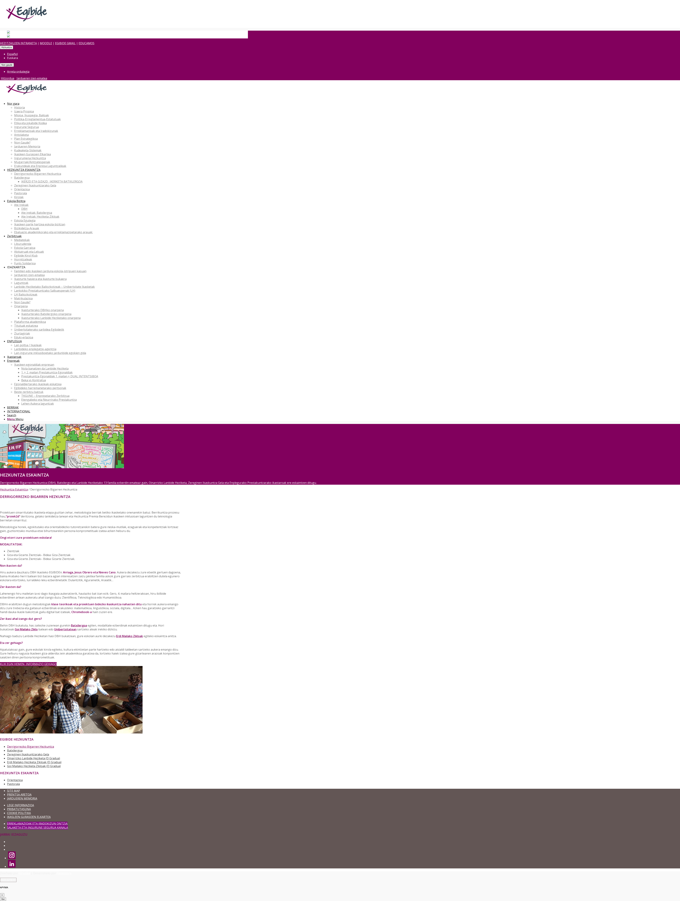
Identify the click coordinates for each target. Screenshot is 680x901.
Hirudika (24, 873)
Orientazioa (15, 780)
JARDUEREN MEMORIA (22, 798)
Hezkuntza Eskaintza (14, 489)
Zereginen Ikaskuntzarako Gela (28, 754)
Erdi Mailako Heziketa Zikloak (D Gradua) (34, 762)
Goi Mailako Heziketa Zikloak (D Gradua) (34, 766)
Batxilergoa (14, 750)
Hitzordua (7, 78)
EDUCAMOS (86, 43)
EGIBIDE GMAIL (65, 43)
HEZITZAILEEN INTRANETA (18, 43)
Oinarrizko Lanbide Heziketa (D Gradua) (33, 758)
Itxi (3, 899)
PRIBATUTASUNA (19, 809)
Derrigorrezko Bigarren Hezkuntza (30, 747)
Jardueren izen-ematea (32, 78)
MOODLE (46, 43)
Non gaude (6, 65)
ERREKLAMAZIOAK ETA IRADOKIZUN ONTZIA (37, 824)
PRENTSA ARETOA (19, 795)
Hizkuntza (6, 47)
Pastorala (13, 784)
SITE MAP (13, 791)
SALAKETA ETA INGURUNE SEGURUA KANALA (37, 827)
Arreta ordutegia (18, 71)
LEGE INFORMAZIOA (20, 805)
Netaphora (64, 873)
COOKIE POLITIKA (19, 813)
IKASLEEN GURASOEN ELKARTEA (29, 817)
